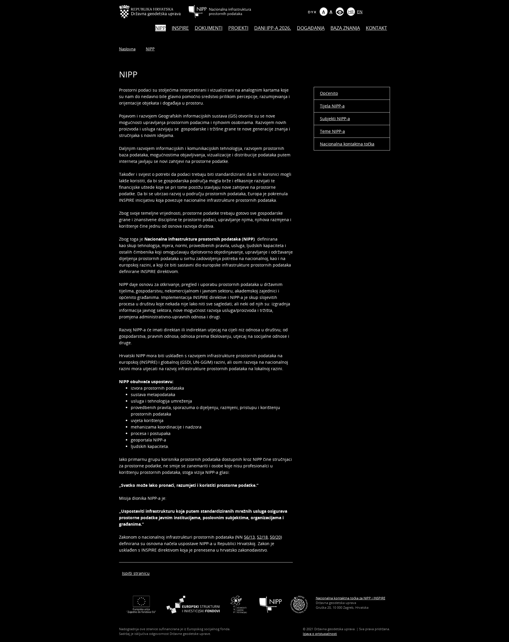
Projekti (238, 28)
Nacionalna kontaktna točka (347, 144)
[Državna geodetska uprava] (154, 11)
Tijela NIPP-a (332, 106)
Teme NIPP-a (332, 131)
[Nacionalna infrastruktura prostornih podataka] (220, 11)
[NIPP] (270, 604)
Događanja (311, 28)
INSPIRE (180, 28)
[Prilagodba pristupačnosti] (339, 12)
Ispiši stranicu (136, 573)
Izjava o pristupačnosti (320, 633)
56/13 (249, 537)
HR (351, 11)
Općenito (329, 93)
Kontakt (376, 28)
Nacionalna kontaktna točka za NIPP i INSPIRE (350, 598)
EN (360, 11)
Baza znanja (345, 28)
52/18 (262, 537)
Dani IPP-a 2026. (272, 28)
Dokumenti (208, 28)
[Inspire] (299, 604)
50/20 (275, 537)
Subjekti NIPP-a (335, 118)
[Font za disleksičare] (311, 11)
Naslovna (127, 49)
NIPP (160, 28)
